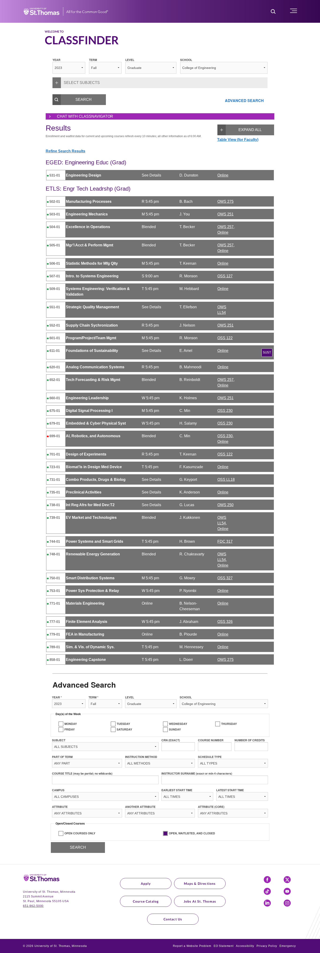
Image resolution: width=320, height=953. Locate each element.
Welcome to (54, 31)
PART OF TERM (62, 757)
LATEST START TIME (230, 790)
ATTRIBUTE (60, 807)
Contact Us (173, 919)
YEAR (56, 60)
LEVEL (129, 60)
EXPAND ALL (250, 130)
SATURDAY (124, 729)
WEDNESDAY (178, 724)
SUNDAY (175, 729)
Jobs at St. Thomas (200, 901)
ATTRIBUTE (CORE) (211, 807)
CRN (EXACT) (170, 740)
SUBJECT (58, 740)
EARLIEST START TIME (176, 790)
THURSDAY (229, 724)
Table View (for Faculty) (237, 140)
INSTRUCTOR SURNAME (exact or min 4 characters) (196, 773)
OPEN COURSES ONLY (79, 833)
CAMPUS (58, 790)
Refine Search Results (65, 151)
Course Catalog (146, 901)
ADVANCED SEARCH (244, 100)
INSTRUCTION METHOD (141, 757)
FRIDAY (69, 729)
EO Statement (224, 946)
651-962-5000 (33, 906)
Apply (146, 883)
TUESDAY (123, 724)
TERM (93, 60)
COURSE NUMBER (210, 740)
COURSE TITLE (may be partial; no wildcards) (82, 773)
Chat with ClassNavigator (85, 116)
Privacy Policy (267, 946)
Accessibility (245, 946)
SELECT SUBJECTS (82, 83)
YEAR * (57, 697)
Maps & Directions (200, 883)
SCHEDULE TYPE (210, 757)
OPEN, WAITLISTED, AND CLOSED (192, 833)
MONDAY (70, 724)
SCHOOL (186, 60)
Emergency (287, 946)
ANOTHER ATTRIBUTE (140, 807)
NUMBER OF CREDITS (249, 740)
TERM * (93, 697)
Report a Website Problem (192, 946)
